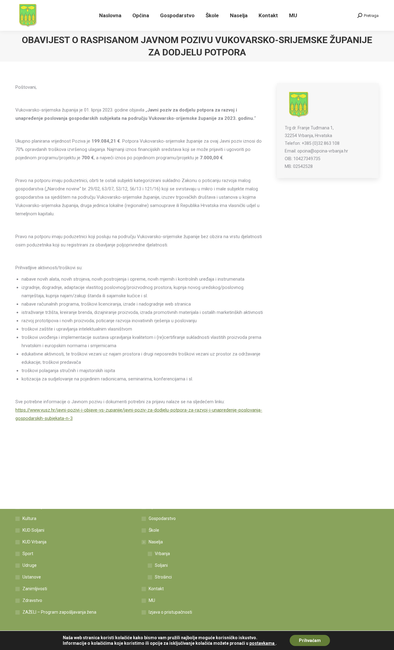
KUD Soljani (33, 530)
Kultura (29, 518)
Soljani (161, 565)
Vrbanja (162, 553)
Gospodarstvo (162, 518)
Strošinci (163, 577)
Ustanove (31, 577)
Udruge (29, 565)
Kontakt (156, 588)
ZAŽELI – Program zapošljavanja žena (59, 612)
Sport (27, 553)
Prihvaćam (310, 640)
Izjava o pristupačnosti (170, 612)
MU (152, 600)
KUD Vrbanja (34, 541)
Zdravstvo (32, 600)
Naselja (156, 541)
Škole (154, 530)
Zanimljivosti (34, 588)
